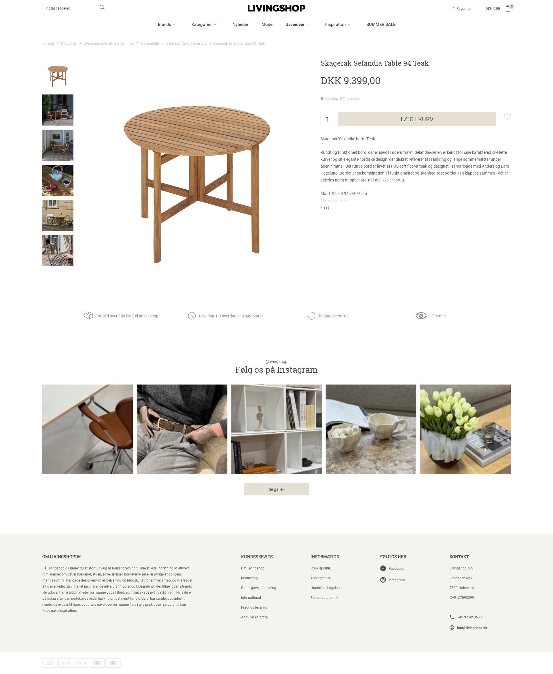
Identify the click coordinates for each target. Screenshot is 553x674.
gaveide (90, 598)
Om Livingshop (252, 568)
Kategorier (202, 24)
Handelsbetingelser (325, 587)
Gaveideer (294, 24)
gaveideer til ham (66, 604)
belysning (113, 580)
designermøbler (93, 580)
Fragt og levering (254, 607)
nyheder (83, 592)
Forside (48, 43)
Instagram (397, 580)
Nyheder (240, 24)
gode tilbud (115, 592)
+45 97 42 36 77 (470, 617)
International (251, 597)
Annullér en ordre (254, 617)
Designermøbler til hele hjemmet (109, 43)
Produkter (68, 43)
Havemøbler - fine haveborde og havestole (173, 43)
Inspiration (335, 24)
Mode (267, 24)
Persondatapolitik (324, 597)
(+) (326, 207)
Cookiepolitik (320, 568)
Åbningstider (320, 577)
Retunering (249, 577)
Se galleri (277, 489)
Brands (164, 24)
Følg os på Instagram (276, 367)
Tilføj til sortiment (503, 116)
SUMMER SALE (380, 24)
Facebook (396, 568)
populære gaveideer (97, 604)
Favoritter (464, 8)
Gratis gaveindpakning (258, 587)
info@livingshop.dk (472, 627)
